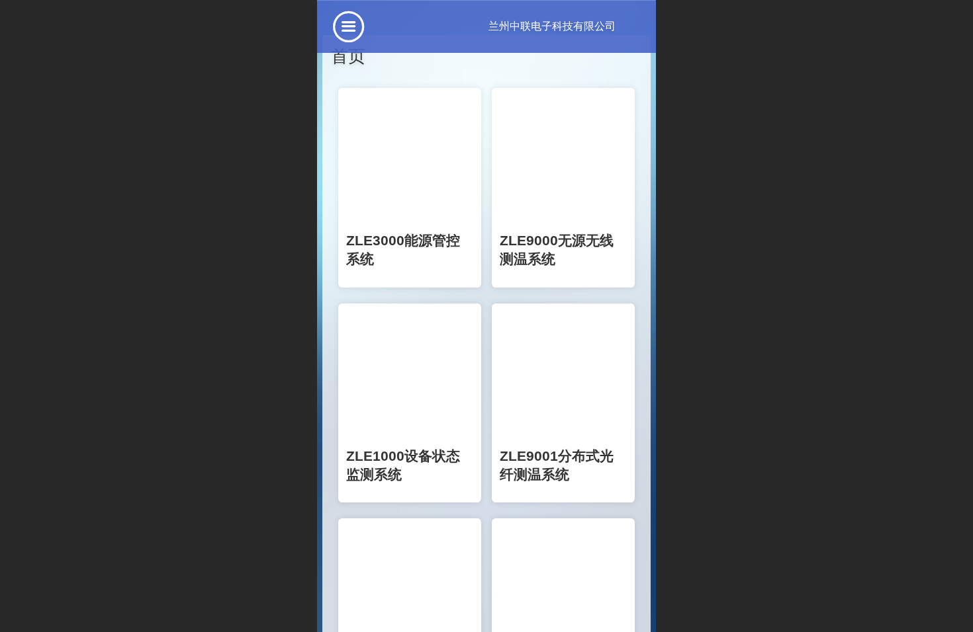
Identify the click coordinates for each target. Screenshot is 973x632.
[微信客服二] (396, 597)
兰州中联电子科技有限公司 (523, 26)
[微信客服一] (343, 597)
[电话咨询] (444, 597)
